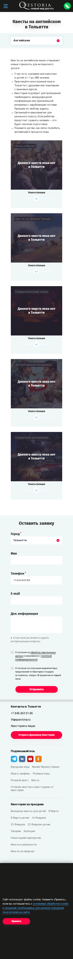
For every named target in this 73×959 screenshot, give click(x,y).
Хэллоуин (29, 831)
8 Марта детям (20, 818)
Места (35, 780)
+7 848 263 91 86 (22, 713)
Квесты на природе (22, 851)
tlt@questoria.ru (20, 719)
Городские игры (20, 767)
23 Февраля (18, 824)
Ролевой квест (20, 780)
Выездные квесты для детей (28, 811)
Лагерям (16, 831)
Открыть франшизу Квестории (36, 734)
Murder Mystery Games (45, 767)
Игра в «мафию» (20, 774)
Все (16, 49)
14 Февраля (39, 818)
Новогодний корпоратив (26, 838)
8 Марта (53, 811)
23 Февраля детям (39, 824)
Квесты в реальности (24, 844)
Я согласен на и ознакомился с (35, 656)
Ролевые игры (41, 774)
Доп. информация (24, 614)
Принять (16, 921)
